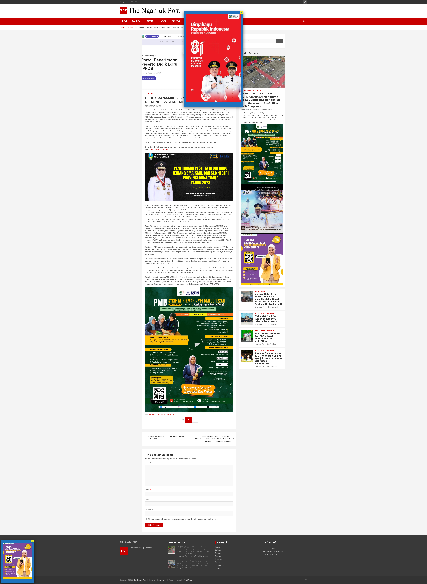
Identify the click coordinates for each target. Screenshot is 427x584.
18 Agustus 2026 (260, 307)
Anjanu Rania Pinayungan (263, 109)
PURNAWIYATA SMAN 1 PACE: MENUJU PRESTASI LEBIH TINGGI (166, 438)
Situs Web (149, 509)
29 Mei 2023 (149, 106)
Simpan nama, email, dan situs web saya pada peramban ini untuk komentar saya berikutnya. (182, 519)
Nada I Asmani (273, 307)
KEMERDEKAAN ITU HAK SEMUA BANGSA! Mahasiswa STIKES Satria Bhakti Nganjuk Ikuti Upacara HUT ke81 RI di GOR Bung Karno (260, 100)
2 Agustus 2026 (259, 366)
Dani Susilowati (272, 366)
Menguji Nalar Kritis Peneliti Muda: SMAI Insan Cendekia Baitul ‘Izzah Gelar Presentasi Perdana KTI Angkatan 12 (268, 299)
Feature (162, 21)
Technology (219, 565)
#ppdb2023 (169, 414)
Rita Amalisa (272, 324)
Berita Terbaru (249, 53)
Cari (242, 36)
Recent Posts (177, 542)
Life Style (175, 21)
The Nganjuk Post (139, 580)
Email (147, 499)
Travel (217, 568)
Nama (148, 490)
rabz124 (158, 106)
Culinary (136, 21)
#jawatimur (153, 414)
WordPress (188, 580)
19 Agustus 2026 (247, 109)
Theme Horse (161, 580)
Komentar (149, 463)
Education (149, 21)
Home (124, 21)
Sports (217, 562)
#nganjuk (161, 414)
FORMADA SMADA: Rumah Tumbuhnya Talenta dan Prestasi (265, 319)
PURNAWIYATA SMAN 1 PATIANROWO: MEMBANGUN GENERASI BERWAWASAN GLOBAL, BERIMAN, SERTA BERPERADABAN (212, 439)
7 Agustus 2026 (259, 344)
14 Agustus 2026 (260, 324)
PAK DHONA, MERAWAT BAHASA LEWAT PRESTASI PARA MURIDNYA (268, 337)
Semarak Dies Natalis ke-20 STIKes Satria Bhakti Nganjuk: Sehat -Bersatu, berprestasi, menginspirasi (268, 358)
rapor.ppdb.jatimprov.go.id (158, 149)
